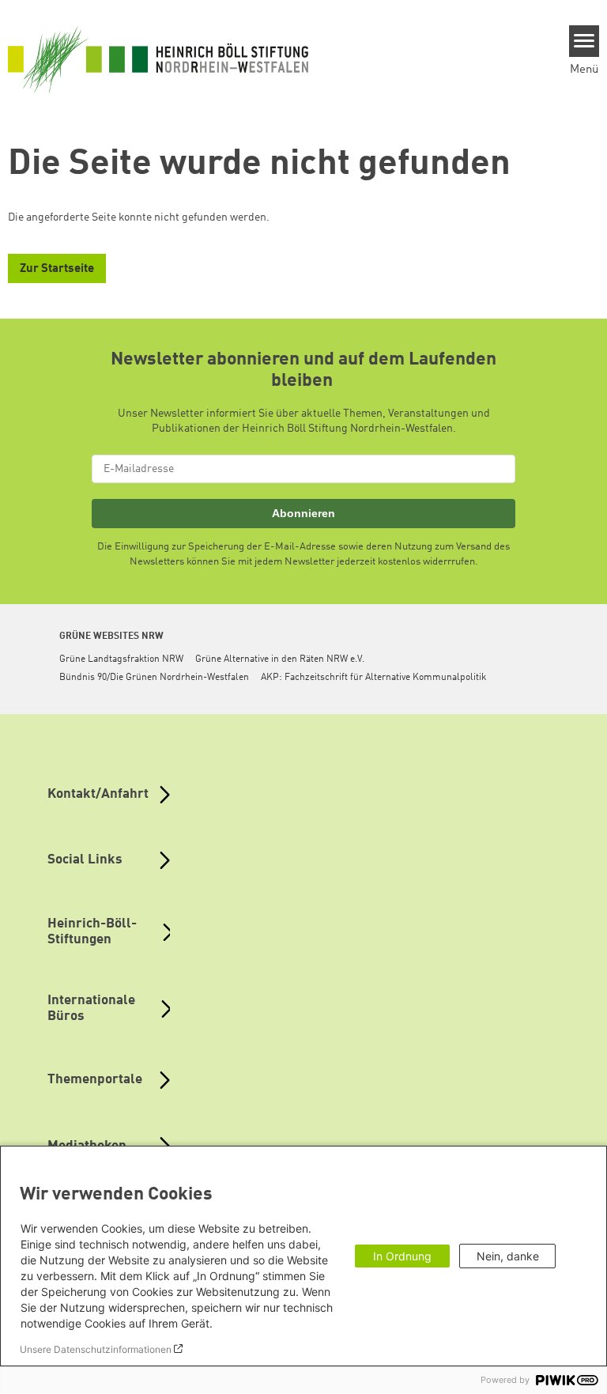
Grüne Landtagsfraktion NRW (121, 659)
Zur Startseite (57, 269)
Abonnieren (303, 513)
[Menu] (584, 41)
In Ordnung (402, 1256)
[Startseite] (158, 59)
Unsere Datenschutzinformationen (96, 1349)
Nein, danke (508, 1256)
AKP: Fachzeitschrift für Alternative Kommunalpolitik (373, 677)
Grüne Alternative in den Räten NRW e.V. (279, 659)
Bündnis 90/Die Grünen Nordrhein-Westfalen (154, 677)
